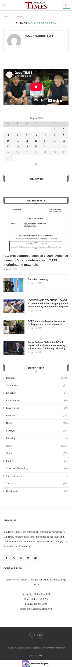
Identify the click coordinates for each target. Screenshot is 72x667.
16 (64, 140)
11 (17, 140)
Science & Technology (37, 468)
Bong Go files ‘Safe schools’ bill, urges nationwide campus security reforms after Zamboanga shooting (47, 345)
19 (27, 146)
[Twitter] (40, 635)
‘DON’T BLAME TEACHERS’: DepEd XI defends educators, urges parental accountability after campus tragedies (48, 303)
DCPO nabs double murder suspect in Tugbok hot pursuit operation (47, 323)
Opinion (37, 453)
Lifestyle (37, 430)
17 (8, 146)
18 (17, 146)
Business (37, 378)
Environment (37, 408)
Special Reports (37, 476)
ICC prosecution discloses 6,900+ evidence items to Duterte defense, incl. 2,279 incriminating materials (35, 260)
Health (37, 423)
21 (45, 146)
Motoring (37, 438)
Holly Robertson (39, 35)
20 (36, 146)
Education (37, 393)
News (37, 445)
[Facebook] (32, 635)
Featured (37, 415)
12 (27, 140)
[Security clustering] (13, 285)
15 (54, 140)
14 (45, 140)
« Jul (34, 164)
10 (8, 140)
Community (37, 385)
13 (36, 140)
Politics (37, 461)
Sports (37, 483)
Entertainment (37, 400)
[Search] (66, 5)
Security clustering (38, 279)
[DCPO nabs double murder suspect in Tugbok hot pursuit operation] (13, 327)
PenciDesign (60, 648)
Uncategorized (37, 491)
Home (6, 16)
